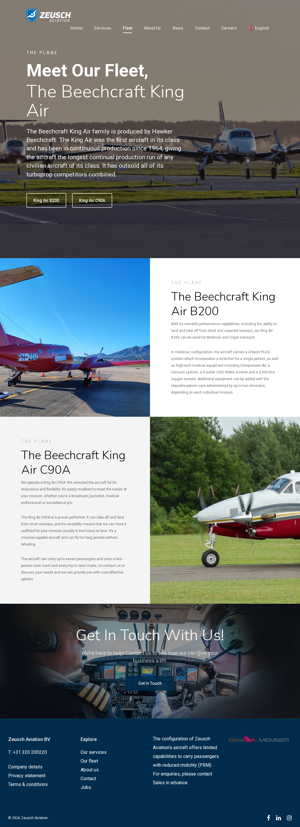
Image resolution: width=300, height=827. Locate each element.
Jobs (86, 787)
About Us (152, 28)
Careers (229, 28)
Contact (202, 28)
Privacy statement (26, 775)
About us (90, 770)
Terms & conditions (28, 784)
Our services (94, 752)
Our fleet (89, 761)
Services (102, 28)
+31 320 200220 (30, 752)
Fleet (127, 28)
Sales (159, 782)
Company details (25, 767)
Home (76, 28)
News (178, 28)
